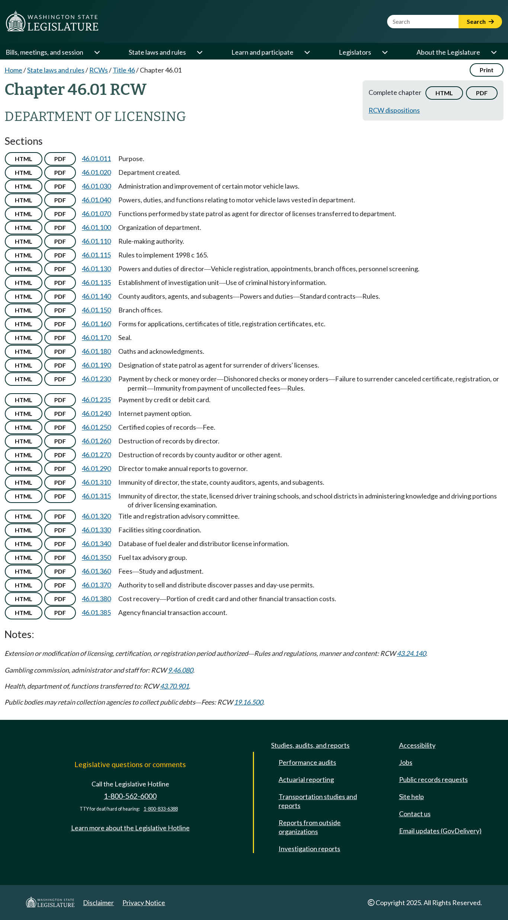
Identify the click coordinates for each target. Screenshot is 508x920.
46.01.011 (96, 158)
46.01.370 (96, 585)
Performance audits (307, 762)
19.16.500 (248, 702)
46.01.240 (96, 413)
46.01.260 (96, 441)
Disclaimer (98, 902)
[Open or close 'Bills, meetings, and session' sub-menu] (97, 52)
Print (486, 69)
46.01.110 (96, 241)
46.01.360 (96, 571)
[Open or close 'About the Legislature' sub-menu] (493, 52)
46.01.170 (96, 337)
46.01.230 (96, 379)
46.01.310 (96, 482)
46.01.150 (96, 310)
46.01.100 (96, 227)
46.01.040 (96, 200)
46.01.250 (96, 427)
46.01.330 (96, 530)
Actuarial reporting (306, 779)
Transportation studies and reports (318, 801)
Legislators (355, 52)
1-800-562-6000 (130, 796)
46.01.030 (96, 186)
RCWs (98, 70)
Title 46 (124, 70)
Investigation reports (309, 848)
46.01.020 (96, 172)
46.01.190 (96, 365)
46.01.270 (96, 455)
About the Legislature (448, 52)
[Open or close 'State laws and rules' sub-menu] (199, 52)
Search (477, 21)
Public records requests (433, 779)
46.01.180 (96, 351)
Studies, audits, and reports (310, 745)
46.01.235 (96, 399)
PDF (482, 92)
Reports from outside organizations (310, 827)
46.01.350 (96, 557)
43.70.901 (174, 686)
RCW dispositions (394, 110)
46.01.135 (96, 282)
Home (13, 70)
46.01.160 (96, 324)
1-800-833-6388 (161, 809)
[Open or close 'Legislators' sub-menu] (384, 52)
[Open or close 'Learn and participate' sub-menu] (307, 52)
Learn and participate (262, 52)
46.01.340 (96, 543)
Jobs (405, 762)
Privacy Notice (143, 902)
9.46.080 (180, 670)
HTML (444, 92)
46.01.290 (96, 468)
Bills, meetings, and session (44, 52)
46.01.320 (96, 516)
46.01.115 (96, 255)
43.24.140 (411, 653)
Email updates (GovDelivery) (440, 831)
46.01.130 (96, 269)
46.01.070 (96, 213)
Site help (411, 796)
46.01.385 (96, 612)
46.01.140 (96, 296)
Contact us (415, 814)
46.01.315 (96, 496)
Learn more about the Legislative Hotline (130, 828)
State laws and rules (157, 52)
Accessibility (417, 745)
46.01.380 (96, 598)
